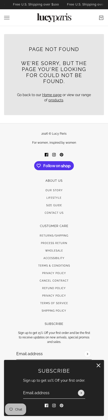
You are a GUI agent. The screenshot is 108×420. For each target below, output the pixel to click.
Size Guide (54, 205)
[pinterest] (61, 405)
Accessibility (54, 258)
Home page (52, 95)
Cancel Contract (54, 280)
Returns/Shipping (54, 235)
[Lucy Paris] (54, 17)
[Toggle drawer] (7, 17)
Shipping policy (54, 310)
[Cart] (101, 18)
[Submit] (81, 393)
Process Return (54, 243)
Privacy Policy (54, 273)
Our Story (54, 190)
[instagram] (54, 405)
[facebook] (46, 405)
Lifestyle (54, 197)
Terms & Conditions (54, 265)
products (55, 100)
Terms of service (54, 303)
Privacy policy (54, 295)
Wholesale (54, 250)
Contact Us (54, 213)
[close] (98, 365)
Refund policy (54, 288)
